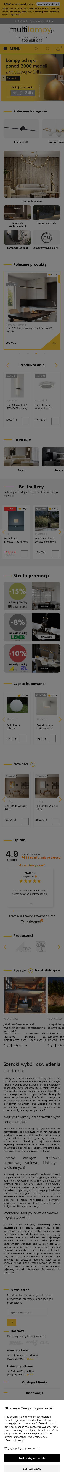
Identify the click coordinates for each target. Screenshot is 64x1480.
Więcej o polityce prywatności (21, 1448)
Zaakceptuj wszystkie (32, 1458)
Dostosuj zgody (32, 1468)
